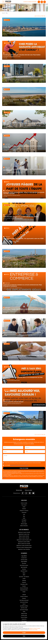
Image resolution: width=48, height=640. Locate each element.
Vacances (24, 508)
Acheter (24, 506)
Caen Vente (24, 563)
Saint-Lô (24, 604)
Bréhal (24, 574)
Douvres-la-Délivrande (24, 588)
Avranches (24, 569)
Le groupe (25, 1)
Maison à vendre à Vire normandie (24, 543)
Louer (24, 514)
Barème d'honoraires (24, 525)
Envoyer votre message (24, 468)
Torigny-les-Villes (24, 613)
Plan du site (24, 521)
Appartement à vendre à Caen (24, 534)
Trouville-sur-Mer (24, 615)
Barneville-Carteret (24, 571)
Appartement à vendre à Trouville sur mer (24, 539)
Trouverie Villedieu (24, 617)
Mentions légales (19, 490)
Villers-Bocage (24, 621)
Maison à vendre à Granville (24, 536)
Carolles (24, 578)
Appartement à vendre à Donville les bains (24, 545)
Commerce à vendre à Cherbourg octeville (24, 547)
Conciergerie (24, 520)
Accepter (24, 632)
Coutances (24, 582)
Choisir (24, 636)
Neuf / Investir (24, 504)
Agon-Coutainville (24, 567)
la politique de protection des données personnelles (19, 465)
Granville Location (24, 559)
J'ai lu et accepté (16, 465)
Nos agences (29, 1)
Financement (24, 512)
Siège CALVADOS (24, 561)
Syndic (24, 518)
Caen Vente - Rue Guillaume (24, 576)
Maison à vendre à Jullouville (24, 538)
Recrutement (34, 1)
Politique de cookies (28, 490)
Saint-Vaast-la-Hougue (24, 609)
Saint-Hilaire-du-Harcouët (24, 600)
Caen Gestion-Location (24, 565)
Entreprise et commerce (24, 510)
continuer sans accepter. (33, 629)
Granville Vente (24, 557)
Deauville (24, 586)
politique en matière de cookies (34, 628)
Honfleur (24, 591)
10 (44, 16)
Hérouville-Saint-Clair (24, 589)
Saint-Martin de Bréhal (24, 606)
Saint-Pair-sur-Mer (24, 607)
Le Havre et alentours (24, 596)
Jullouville (24, 594)
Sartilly (24, 611)
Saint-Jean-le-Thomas (24, 602)
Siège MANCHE (24, 555)
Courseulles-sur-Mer (24, 584)
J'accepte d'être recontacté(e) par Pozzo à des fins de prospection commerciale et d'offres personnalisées (22, 462)
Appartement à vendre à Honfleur (24, 541)
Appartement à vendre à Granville (24, 532)
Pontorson (24, 598)
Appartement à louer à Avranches (24, 549)
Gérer (24, 516)
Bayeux (24, 572)
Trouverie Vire (24, 619)
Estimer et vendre (24, 503)
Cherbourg (24, 580)
